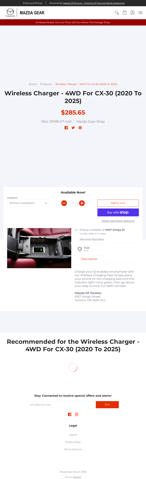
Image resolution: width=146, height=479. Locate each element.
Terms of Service (73, 449)
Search (73, 434)
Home (32, 84)
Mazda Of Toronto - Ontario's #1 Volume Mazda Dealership (94, 3)
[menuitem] (117, 12)
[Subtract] (64, 203)
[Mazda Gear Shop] (26, 12)
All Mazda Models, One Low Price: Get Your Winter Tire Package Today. (73, 22)
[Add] (82, 203)
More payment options (118, 221)
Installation (12, 198)
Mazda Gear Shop (90, 121)
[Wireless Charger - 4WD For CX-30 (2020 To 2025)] (39, 248)
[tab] (89, 259)
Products (46, 84)
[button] (117, 12)
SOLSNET (77, 477)
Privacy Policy (73, 442)
